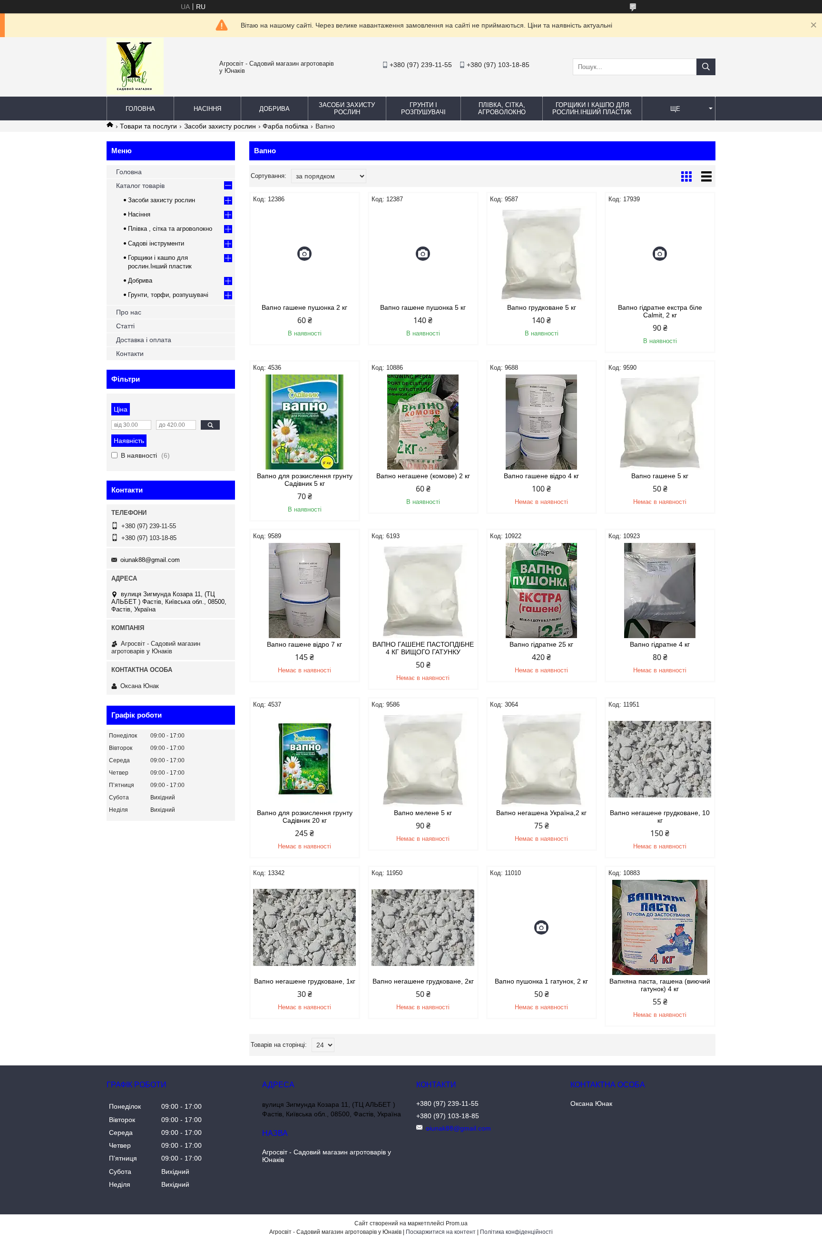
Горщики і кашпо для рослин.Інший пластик (592, 108)
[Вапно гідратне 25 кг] (541, 590)
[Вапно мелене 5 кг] (423, 759)
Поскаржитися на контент (441, 1232)
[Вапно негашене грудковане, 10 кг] (660, 759)
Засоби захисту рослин (347, 108)
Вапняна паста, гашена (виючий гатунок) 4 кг (659, 985)
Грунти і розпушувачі (423, 108)
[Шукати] (705, 67)
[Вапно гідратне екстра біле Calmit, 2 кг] (660, 253)
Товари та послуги (148, 126)
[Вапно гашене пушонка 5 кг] (423, 253)
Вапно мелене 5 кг (423, 813)
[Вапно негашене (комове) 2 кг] (423, 422)
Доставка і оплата (143, 340)
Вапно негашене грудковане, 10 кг (660, 816)
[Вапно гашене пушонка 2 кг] (304, 253)
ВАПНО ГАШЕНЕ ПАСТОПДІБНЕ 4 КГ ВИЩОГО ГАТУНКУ (423, 648)
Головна (140, 108)
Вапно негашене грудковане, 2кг (423, 981)
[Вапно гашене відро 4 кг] (541, 422)
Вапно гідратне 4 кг (660, 644)
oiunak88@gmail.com (150, 559)
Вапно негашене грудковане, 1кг (304, 981)
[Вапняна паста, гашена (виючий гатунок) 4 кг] (660, 927)
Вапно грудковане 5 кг (541, 307)
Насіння (207, 108)
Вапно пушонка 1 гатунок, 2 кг (541, 981)
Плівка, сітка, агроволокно (502, 108)
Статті (125, 326)
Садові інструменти (156, 243)
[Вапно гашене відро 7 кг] (304, 590)
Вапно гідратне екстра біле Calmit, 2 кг (660, 311)
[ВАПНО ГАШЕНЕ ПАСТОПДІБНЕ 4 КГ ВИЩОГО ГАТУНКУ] (423, 590)
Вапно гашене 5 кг (659, 476)
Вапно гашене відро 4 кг (541, 476)
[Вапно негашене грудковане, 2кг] (423, 927)
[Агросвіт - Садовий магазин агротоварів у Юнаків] (135, 92)
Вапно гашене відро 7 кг (304, 644)
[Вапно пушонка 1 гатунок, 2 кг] (541, 927)
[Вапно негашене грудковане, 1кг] (304, 927)
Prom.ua (457, 1223)
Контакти (130, 353)
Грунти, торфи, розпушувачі (168, 294)
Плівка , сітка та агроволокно (170, 228)
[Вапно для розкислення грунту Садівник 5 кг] (304, 422)
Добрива (274, 108)
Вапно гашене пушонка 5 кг (423, 307)
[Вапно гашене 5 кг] (660, 422)
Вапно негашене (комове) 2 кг (423, 476)
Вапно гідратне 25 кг (541, 644)
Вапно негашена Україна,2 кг (541, 813)
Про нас (128, 312)
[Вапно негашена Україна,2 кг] (541, 759)
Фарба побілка (285, 126)
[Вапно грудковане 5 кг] (541, 253)
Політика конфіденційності (516, 1232)
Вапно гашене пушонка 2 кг (304, 307)
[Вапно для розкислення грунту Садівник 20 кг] (304, 759)
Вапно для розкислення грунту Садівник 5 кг (304, 479)
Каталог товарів (140, 185)
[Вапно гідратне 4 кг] (660, 590)
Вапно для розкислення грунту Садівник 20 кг (304, 816)
